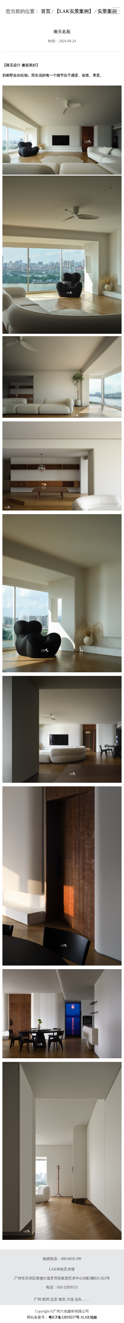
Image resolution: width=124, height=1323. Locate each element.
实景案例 (107, 11)
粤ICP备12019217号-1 (65, 1317)
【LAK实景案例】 (74, 11)
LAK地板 (89, 1317)
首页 (46, 11)
